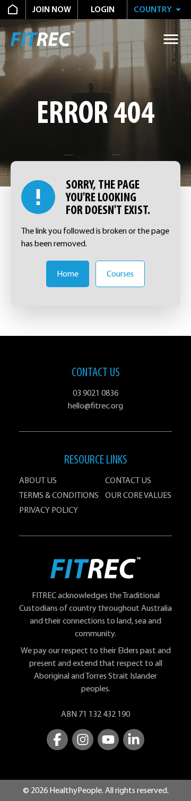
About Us (38, 480)
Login (103, 9)
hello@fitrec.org (95, 406)
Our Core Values (138, 495)
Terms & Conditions (59, 495)
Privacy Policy (48, 510)
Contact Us (128, 480)
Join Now (51, 9)
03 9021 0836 (95, 393)
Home (68, 274)
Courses (120, 274)
